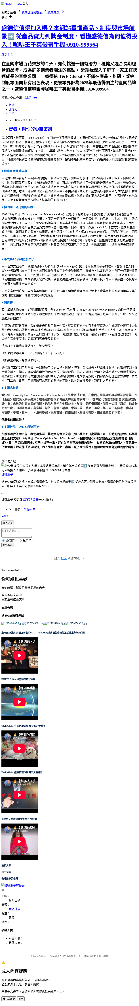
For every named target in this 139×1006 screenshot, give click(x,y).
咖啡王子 (7, 474)
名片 (11, 113)
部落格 (13, 109)
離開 (20, 999)
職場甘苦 (31, 97)
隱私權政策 (90, 956)
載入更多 (7, 523)
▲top (4, 515)
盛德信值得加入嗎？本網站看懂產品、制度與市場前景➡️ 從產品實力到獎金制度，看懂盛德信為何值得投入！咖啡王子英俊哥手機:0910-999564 (69, 36)
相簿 (11, 105)
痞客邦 (27, 499)
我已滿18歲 (9, 999)
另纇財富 (29, 509)
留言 (35, 499)
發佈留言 (7, 545)
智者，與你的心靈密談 (30, 129)
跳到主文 (7, 54)
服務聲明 (104, 956)
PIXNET (42, 956)
